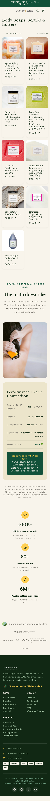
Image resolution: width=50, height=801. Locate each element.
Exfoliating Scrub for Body (13, 213)
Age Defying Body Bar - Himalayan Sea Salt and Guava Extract (13, 68)
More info (25, 648)
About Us (31, 704)
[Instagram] (21, 789)
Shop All (7, 711)
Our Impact (32, 701)
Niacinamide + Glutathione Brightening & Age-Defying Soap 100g (37, 170)
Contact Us (8, 722)
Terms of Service (11, 736)
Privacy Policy (10, 732)
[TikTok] (28, 789)
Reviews (31, 698)
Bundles (7, 701)
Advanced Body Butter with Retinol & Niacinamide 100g (12, 117)
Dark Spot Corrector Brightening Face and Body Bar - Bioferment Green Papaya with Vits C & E (37, 120)
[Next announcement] (45, 3)
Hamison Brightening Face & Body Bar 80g (11, 169)
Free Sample (9, 708)
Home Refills (9, 705)
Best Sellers (9, 698)
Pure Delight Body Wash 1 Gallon (11, 258)
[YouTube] (35, 789)
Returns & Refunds (12, 729)
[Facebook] (14, 789)
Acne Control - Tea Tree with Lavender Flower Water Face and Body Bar (37, 69)
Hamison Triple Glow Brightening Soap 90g (35, 215)
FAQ (29, 707)
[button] (5, 11)
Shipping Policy (10, 726)
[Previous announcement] (5, 3)
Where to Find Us (35, 711)
